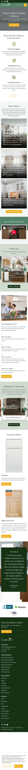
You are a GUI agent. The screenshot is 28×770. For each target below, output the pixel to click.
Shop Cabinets (14, 25)
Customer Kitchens (5, 688)
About (2, 699)
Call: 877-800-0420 (5, 649)
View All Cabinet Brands (14, 211)
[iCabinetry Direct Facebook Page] (2, 724)
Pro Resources (4, 716)
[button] (3, 269)
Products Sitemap (5, 672)
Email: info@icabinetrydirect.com (9, 647)
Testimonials (4, 690)
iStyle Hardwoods (5, 669)
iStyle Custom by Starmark (7, 660)
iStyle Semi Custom (5, 667)
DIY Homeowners (5, 711)
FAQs (2, 703)
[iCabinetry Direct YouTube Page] (7, 724)
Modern (3, 680)
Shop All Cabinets (14, 286)
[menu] (25, 4)
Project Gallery (14, 424)
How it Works (4, 701)
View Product (6, 484)
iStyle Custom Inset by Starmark (8, 662)
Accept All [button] (18, 766)
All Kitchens (4, 678)
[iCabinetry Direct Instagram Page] (4, 724)
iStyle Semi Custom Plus (6, 664)
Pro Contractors (5, 713)
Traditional (3, 683)
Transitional (3, 685)
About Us (14, 96)
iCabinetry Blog (4, 706)
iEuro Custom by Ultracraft (7, 657)
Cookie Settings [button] (7, 766)
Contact (3, 708)
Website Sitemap (5, 718)
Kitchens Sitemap (5, 692)
